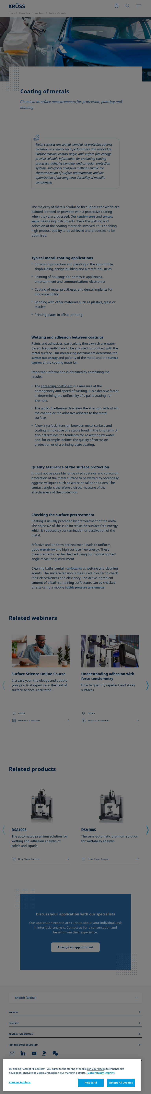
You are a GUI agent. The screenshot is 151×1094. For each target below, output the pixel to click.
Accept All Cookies (121, 1082)
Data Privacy (95, 1072)
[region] (72, 1075)
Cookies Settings (19, 1082)
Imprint (110, 1072)
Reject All (91, 1082)
